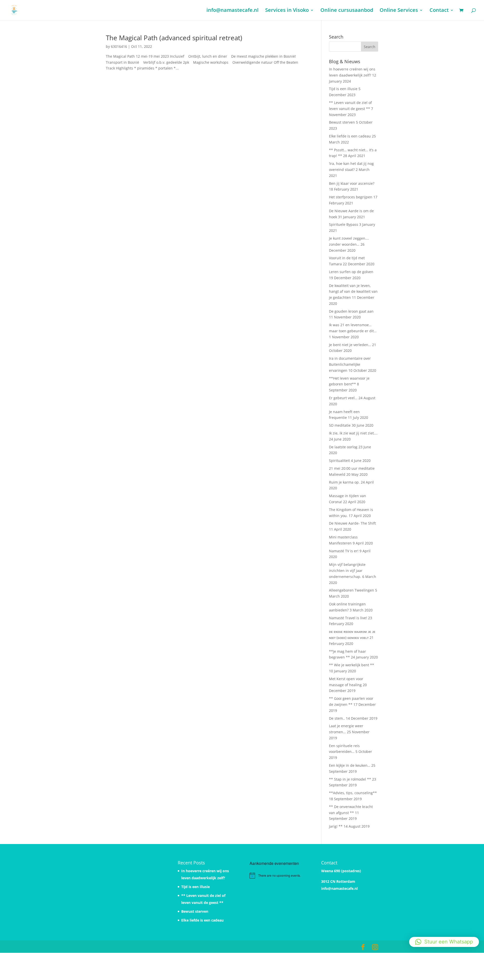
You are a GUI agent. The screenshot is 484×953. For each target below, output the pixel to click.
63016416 (119, 46)
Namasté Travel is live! (348, 617)
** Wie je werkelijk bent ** (351, 665)
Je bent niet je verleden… (350, 344)
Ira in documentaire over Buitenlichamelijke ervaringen (350, 364)
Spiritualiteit (339, 460)
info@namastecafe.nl (232, 10)
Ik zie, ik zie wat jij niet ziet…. (353, 433)
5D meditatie (340, 425)
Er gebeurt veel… (343, 397)
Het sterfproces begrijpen (350, 197)
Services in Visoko (287, 10)
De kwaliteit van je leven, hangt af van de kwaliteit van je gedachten (353, 291)
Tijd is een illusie (343, 88)
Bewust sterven (342, 122)
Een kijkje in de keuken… (349, 765)
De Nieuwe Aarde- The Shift (352, 523)
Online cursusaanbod (346, 10)
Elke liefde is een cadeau (350, 136)
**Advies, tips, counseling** (353, 792)
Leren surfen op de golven (351, 271)
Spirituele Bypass (343, 224)
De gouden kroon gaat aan (351, 311)
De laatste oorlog (343, 447)
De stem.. (337, 718)
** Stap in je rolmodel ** (350, 779)
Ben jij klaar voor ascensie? (351, 183)
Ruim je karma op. (344, 482)
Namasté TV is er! (343, 550)
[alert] (278, 875)
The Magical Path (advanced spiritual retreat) (174, 37)
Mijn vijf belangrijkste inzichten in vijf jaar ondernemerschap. (347, 570)
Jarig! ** (336, 826)
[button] (444, 942)
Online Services (399, 10)
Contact (439, 10)
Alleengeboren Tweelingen (351, 590)
